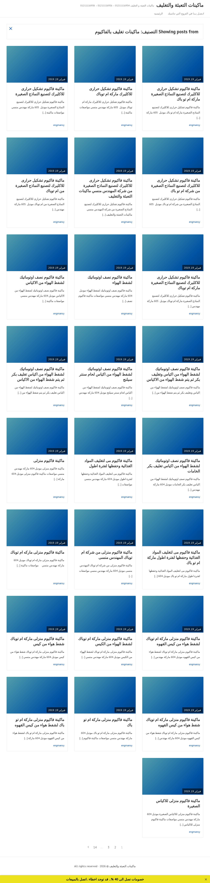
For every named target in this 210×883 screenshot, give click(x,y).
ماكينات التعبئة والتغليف (180, 5)
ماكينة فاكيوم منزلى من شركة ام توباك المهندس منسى (106, 555)
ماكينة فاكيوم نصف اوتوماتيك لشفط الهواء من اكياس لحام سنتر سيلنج (105, 374)
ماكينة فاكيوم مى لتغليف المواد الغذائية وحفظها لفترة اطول (108, 463)
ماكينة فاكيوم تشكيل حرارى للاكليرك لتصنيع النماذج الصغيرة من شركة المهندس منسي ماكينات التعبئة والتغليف (105, 188)
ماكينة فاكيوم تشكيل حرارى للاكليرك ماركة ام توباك (110, 91)
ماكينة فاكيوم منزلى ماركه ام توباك (37, 552)
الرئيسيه (158, 13)
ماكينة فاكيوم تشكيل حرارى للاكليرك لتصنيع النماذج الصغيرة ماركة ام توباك (175, 282)
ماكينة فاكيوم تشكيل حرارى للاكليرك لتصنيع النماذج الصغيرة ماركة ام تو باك (175, 94)
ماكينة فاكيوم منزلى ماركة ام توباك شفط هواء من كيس (37, 641)
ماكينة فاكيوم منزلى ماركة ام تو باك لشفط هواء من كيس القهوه (39, 722)
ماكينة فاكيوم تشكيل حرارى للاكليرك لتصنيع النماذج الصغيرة (39, 91)
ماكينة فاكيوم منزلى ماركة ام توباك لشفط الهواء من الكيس (105, 641)
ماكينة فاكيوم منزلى (48, 460)
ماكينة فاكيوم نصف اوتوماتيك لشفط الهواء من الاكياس (42, 280)
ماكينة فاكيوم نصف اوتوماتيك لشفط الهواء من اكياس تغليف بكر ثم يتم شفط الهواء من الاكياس (37, 374)
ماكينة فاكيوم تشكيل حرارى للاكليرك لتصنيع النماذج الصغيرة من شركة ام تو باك (175, 185)
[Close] (206, 879)
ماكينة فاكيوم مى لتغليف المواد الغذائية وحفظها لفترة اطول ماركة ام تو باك (173, 557)
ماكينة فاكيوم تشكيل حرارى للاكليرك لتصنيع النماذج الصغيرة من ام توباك (39, 185)
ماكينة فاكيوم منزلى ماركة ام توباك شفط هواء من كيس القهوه (173, 722)
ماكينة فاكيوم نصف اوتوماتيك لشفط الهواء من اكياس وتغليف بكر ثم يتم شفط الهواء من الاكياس (173, 374)
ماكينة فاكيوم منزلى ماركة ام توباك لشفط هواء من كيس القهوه (173, 641)
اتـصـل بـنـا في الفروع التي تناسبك (186, 13)
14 (94, 847)
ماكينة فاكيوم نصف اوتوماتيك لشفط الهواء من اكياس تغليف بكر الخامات (173, 466)
